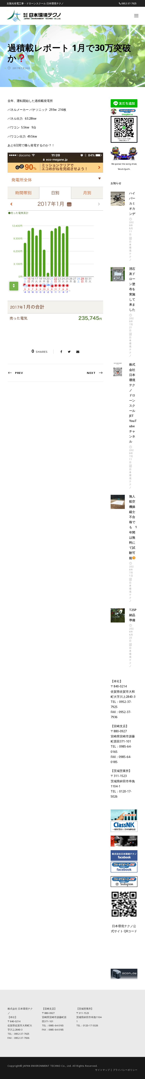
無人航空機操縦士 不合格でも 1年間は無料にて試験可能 (133, 527)
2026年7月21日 (131, 324)
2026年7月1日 (131, 571)
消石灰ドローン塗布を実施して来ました (132, 289)
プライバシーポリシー (125, 1069)
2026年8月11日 (131, 228)
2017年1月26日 (21, 68)
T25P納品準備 (133, 615)
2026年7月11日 (131, 456)
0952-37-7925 (129, 3)
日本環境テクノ (130, 250)
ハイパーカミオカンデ (132, 203)
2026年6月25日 (131, 634)
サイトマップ (102, 1069)
